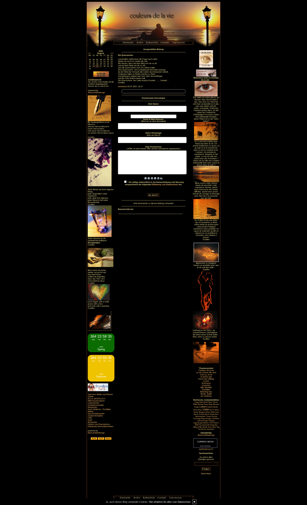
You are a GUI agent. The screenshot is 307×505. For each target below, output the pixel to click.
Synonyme (206, 383)
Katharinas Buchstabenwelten (100, 426)
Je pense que (206, 377)
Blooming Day (206, 392)
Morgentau (92, 422)
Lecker (206, 381)
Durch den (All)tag (206, 379)
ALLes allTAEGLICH (96, 399)
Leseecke (206, 385)
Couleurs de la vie (206, 370)
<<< (89, 53)
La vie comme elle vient (206, 372)
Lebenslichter (93, 403)
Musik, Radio (206, 394)
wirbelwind (122, 86)
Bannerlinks (206, 473)
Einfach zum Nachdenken (99, 424)
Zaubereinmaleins (95, 416)
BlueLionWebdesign (96, 92)
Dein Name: (153, 104)
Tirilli (89, 418)
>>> (112, 53)
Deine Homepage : (153, 134)
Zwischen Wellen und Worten (100, 394)
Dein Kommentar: (153, 148)
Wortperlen (92, 407)
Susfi (90, 420)
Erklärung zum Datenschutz (165, 184)
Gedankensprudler (96, 405)
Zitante (91, 396)
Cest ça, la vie (206, 375)
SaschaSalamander (96, 414)
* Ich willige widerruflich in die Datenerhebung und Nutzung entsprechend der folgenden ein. (154, 183)
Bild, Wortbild (206, 387)
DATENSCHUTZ (206, 449)
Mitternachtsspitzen (96, 401)
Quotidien (206, 389)
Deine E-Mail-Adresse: (153, 120)
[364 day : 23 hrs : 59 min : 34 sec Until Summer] (101, 381)
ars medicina (206, 396)
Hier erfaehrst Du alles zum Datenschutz (170, 502)
